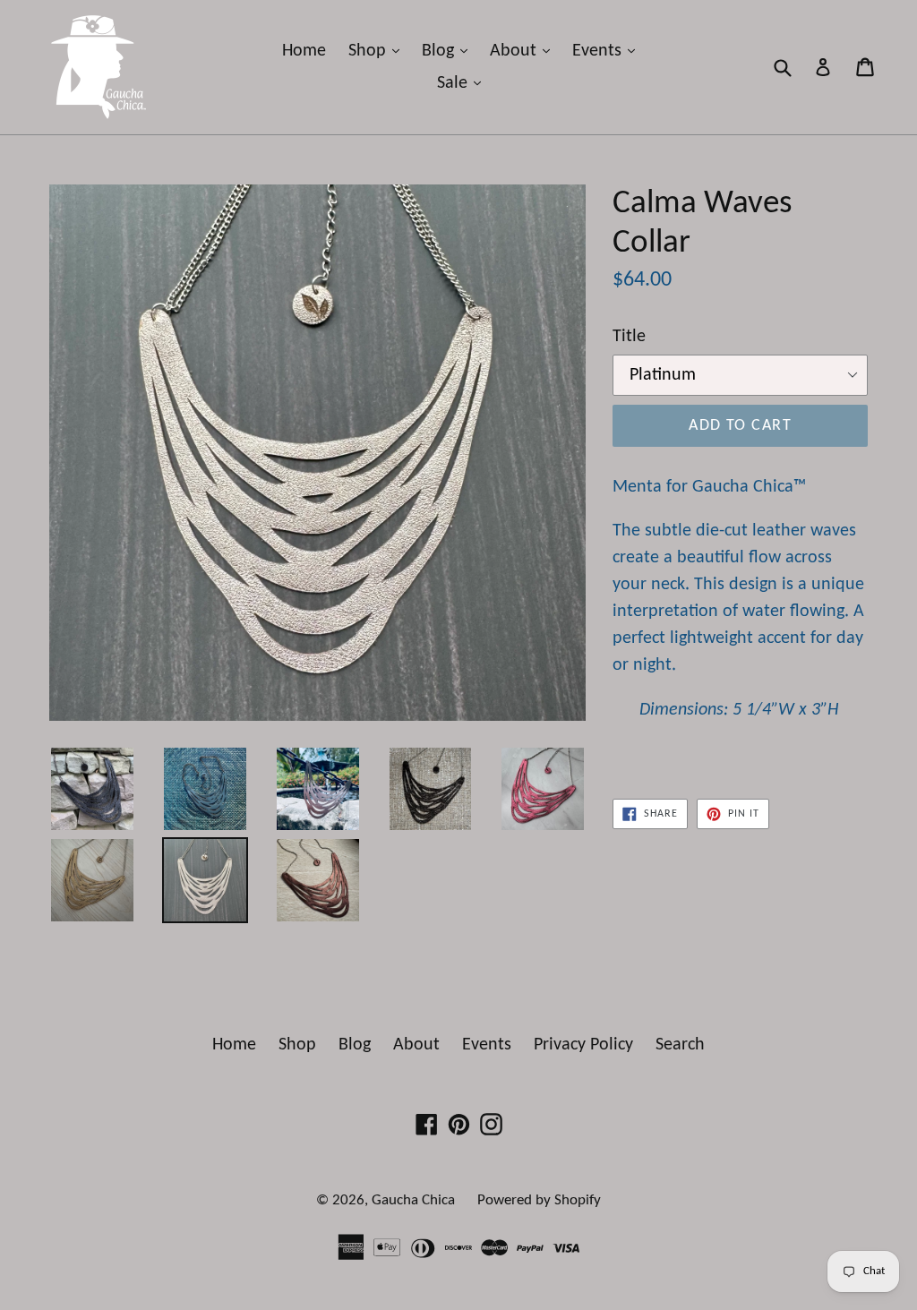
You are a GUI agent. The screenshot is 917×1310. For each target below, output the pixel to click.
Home (304, 51)
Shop (378, 50)
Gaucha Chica (413, 1200)
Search (680, 1045)
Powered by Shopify (539, 1200)
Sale (463, 82)
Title (629, 337)
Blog (449, 50)
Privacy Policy (583, 1045)
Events (608, 50)
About (524, 50)
